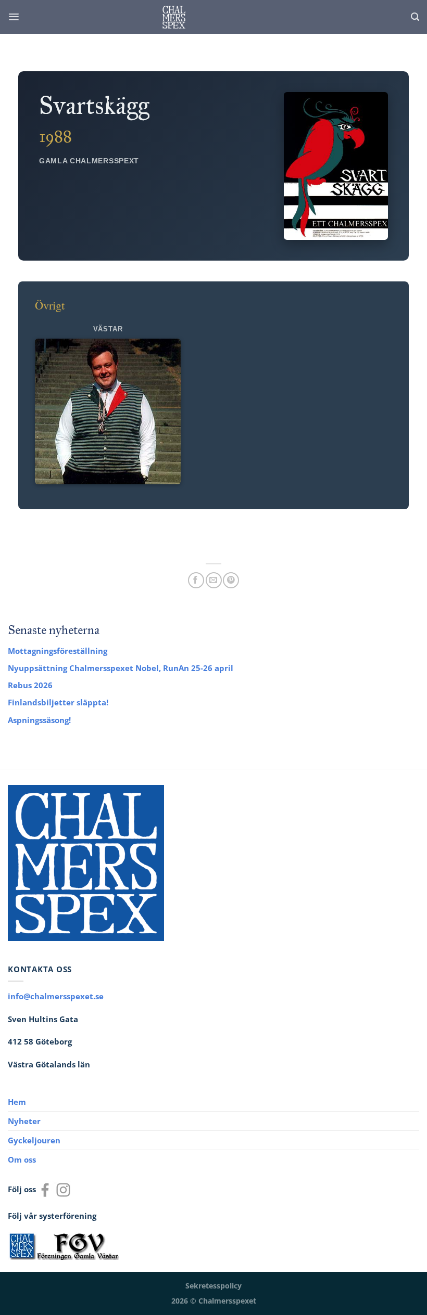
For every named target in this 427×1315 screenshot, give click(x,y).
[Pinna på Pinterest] (231, 580)
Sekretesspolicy (213, 1286)
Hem (17, 1102)
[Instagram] (63, 1189)
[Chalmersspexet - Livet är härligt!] (173, 17)
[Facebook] (45, 1189)
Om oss (22, 1159)
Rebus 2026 (30, 685)
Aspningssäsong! (39, 720)
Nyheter (24, 1121)
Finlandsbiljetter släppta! (58, 702)
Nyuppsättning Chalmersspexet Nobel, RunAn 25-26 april (120, 668)
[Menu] (14, 17)
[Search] (415, 17)
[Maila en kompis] (214, 580)
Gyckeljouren (34, 1140)
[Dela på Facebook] (196, 580)
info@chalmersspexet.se (56, 996)
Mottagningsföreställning (57, 651)
